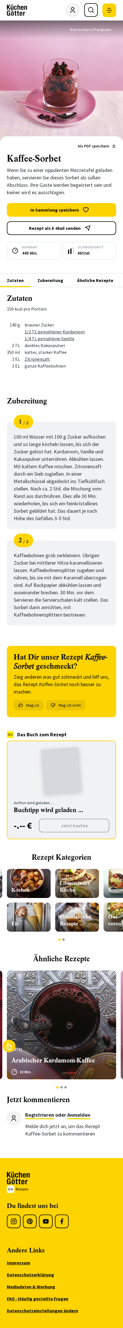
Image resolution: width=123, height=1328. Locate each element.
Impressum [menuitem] (18, 1263)
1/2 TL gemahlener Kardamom (55, 331)
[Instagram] (14, 1221)
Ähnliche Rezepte (95, 280)
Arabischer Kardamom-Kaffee (53, 1060)
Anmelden (78, 1115)
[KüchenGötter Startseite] (17, 10)
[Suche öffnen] (91, 10)
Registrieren (39, 1115)
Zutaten (15, 280)
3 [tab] (66, 1087)
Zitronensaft (37, 359)
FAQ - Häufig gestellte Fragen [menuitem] (37, 1298)
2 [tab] (64, 939)
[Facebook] (62, 1221)
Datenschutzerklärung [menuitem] (30, 1275)
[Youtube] (46, 1221)
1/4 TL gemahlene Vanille (49, 338)
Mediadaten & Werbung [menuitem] (31, 1287)
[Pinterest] (30, 1221)
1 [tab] (60, 939)
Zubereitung (50, 280)
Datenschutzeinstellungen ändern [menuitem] (42, 1310)
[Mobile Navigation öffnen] (109, 10)
